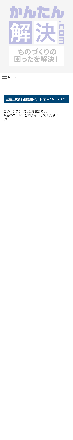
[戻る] (7, 119)
